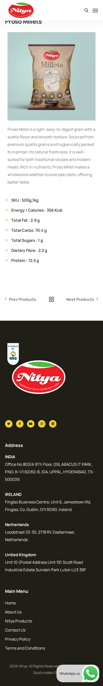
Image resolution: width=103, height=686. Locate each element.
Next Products (80, 299)
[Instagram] (42, 424)
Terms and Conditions (25, 648)
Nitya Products (18, 621)
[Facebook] (20, 424)
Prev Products (22, 299)
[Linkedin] (52, 424)
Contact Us (15, 630)
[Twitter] (8, 424)
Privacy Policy (17, 639)
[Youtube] (30, 424)
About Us (13, 612)
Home (10, 603)
